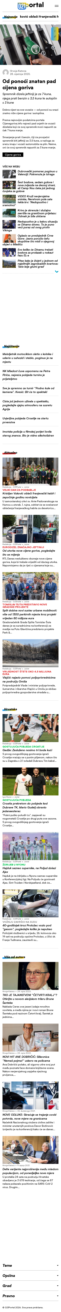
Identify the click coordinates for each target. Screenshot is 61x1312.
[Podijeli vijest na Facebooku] (55, 31)
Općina (9, 1275)
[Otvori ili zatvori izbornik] (56, 6)
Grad (7, 1285)
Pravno (9, 1295)
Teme (7, 1265)
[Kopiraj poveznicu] (55, 36)
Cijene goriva (13, 154)
